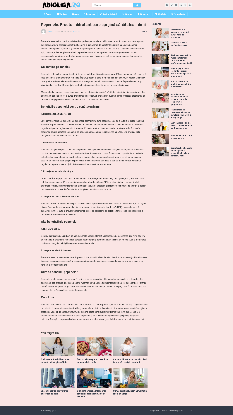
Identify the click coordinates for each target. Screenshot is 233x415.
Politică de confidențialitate (172, 410)
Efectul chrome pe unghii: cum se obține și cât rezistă (181, 84)
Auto (76, 14)
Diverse (128, 14)
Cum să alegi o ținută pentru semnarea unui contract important (181, 125)
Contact (63, 14)
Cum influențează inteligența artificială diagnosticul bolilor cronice (92, 394)
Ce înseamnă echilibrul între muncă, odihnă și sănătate (55, 360)
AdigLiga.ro (51, 410)
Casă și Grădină (109, 14)
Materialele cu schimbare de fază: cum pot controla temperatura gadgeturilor (180, 99)
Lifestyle (144, 14)
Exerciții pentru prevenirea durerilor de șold (54, 392)
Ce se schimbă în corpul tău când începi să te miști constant (130, 360)
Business (90, 14)
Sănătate (161, 14)
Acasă (48, 14)
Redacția (50, 31)
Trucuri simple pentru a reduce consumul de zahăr (93, 360)
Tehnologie (179, 14)
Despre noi (154, 410)
